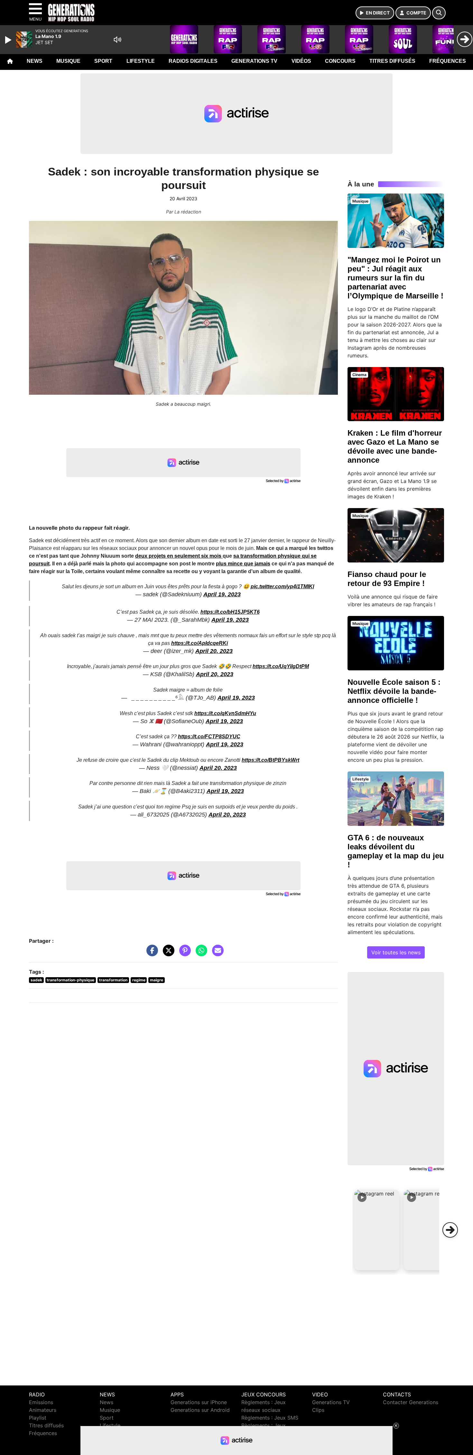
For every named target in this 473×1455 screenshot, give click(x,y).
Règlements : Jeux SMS (269, 1417)
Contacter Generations (410, 1402)
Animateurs (42, 1410)
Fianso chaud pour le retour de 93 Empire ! (387, 579)
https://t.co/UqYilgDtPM (281, 666)
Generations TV (254, 61)
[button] (376, 1230)
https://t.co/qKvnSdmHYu (225, 713)
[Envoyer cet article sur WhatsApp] (199, 953)
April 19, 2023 (222, 594)
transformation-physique (70, 980)
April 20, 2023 (214, 651)
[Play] (9, 40)
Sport (103, 61)
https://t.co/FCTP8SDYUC (209, 736)
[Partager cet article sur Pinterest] (183, 953)
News (34, 61)
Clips (318, 1410)
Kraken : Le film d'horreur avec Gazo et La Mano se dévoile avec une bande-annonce (395, 446)
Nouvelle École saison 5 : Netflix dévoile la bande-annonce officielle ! (394, 691)
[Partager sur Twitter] (167, 953)
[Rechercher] (439, 12)
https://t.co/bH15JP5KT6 (230, 612)
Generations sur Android (200, 1410)
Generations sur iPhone (199, 1402)
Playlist (37, 1417)
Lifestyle (140, 61)
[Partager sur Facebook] (150, 953)
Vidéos (301, 61)
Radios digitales (193, 61)
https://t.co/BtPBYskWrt (270, 760)
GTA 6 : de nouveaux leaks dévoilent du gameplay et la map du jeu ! (396, 851)
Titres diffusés (392, 61)
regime (138, 980)
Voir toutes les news (396, 952)
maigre (156, 980)
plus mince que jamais (243, 563)
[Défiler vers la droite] (450, 1230)
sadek (36, 980)
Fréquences (447, 61)
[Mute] (117, 39)
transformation (113, 980)
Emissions (41, 1402)
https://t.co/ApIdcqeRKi (199, 643)
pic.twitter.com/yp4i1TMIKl (282, 586)
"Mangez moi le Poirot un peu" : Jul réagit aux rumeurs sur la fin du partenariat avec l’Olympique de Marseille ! (395, 277)
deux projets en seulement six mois (179, 556)
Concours (340, 61)
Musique (68, 61)
